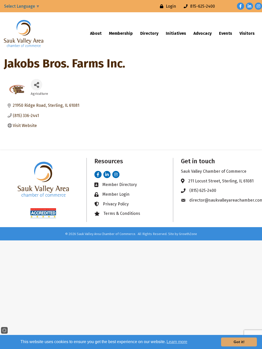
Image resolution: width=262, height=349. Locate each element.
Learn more (177, 342)
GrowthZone (188, 234)
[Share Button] (36, 84)
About (96, 33)
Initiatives (176, 33)
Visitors (247, 33)
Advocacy (202, 33)
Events (225, 33)
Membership (121, 33)
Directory (149, 33)
